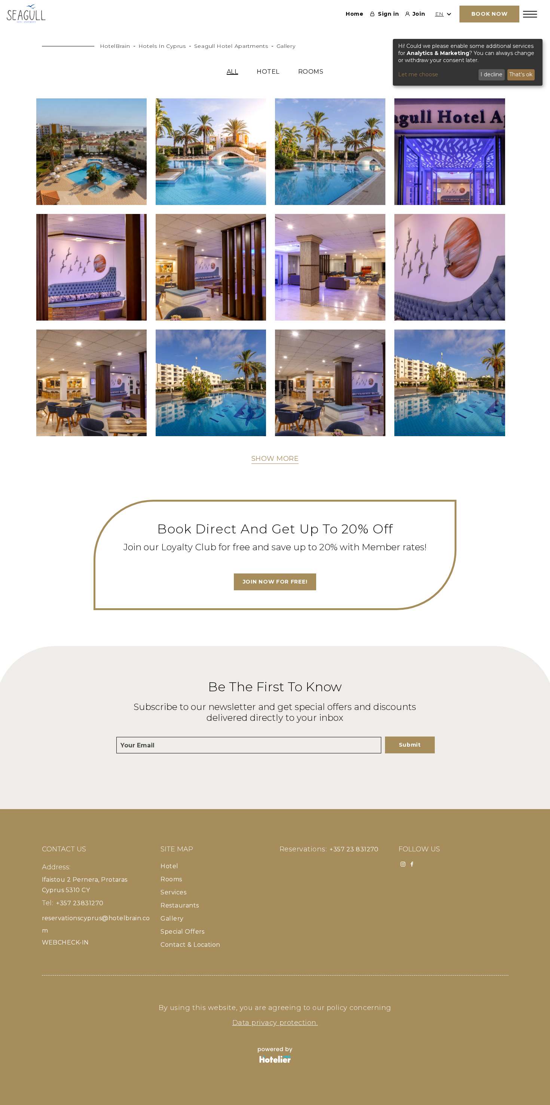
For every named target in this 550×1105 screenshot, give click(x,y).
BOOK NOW (489, 13)
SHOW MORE (275, 458)
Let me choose (418, 74)
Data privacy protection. (275, 1023)
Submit (410, 744)
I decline (491, 74)
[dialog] (468, 62)
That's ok (520, 74)
